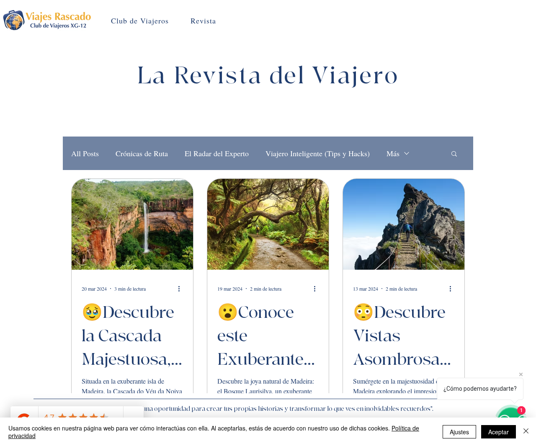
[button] (454, 154)
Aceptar (498, 432)
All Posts (85, 153)
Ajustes (459, 432)
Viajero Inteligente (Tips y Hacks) (317, 153)
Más (393, 153)
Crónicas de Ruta (142, 153)
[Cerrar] (526, 431)
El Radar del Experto (217, 153)
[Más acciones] (182, 289)
